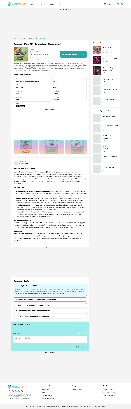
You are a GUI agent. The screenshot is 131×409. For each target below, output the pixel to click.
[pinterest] (13, 391)
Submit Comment (80, 347)
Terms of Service (109, 392)
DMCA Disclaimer (48, 398)
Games (42, 4)
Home (32, 4)
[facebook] (9, 392)
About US (45, 389)
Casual (31, 39)
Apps (52, 4)
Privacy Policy (47, 395)
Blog (61, 4)
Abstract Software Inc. (38, 51)
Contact (44, 392)
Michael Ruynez (24, 163)
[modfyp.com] (17, 4)
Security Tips (108, 389)
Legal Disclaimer (109, 395)
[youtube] (22, 392)
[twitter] (16, 392)
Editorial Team (77, 389)
